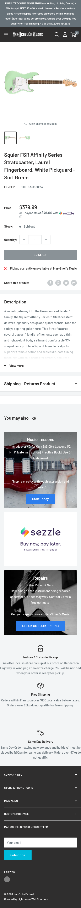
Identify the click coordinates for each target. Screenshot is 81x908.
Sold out (40, 255)
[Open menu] (6, 34)
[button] (48, 215)
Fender (9, 187)
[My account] (65, 34)
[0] (73, 34)
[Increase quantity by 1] (46, 239)
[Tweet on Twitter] (66, 283)
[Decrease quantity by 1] (24, 239)
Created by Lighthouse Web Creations (26, 899)
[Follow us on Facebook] (7, 879)
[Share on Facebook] (50, 283)
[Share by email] (74, 283)
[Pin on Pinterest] (58, 283)
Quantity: (10, 239)
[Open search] (57, 34)
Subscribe (17, 855)
